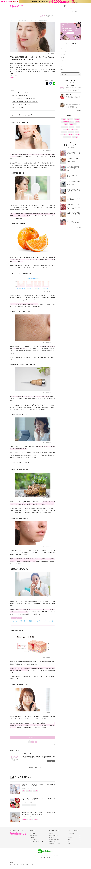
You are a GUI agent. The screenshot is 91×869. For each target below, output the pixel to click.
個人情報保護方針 (41, 855)
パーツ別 (71, 132)
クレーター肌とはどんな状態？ (20, 93)
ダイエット (64, 134)
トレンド (31, 819)
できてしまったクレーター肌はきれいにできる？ (24, 98)
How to (12, 77)
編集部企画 (77, 119)
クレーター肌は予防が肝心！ (19, 107)
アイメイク (62, 54)
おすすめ (24, 805)
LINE (69, 839)
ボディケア (62, 57)
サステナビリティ (29, 864)
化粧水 (77, 132)
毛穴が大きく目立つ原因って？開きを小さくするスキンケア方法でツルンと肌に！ (33, 621)
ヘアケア (62, 60)
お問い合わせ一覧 (20, 864)
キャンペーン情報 (45, 11)
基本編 (77, 121)
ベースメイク (63, 51)
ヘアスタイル (66, 129)
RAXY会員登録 (71, 833)
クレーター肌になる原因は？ (19, 96)
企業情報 (35, 855)
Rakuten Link (70, 841)
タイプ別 (75, 137)
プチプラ (64, 132)
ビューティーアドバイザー (35, 841)
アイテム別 (35, 790)
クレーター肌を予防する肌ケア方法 (21, 104)
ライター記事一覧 (51, 761)
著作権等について (49, 855)
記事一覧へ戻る (33, 767)
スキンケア (15, 75)
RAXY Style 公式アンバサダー (67, 121)
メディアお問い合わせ (53, 835)
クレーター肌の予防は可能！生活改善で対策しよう (25, 101)
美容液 (36, 819)
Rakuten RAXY (16, 6)
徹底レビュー (29, 790)
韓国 (23, 790)
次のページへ (32, 737)
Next (53, 744)
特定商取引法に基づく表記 (54, 843)
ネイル (61, 63)
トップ (17, 11)
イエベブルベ (74, 129)
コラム (61, 66)
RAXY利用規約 (52, 841)
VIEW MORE (78, 110)
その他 (61, 69)
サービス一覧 (12, 864)
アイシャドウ (64, 126)
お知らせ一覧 (52, 833)
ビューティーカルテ (34, 839)
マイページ (32, 837)
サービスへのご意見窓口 (54, 839)
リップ (78, 126)
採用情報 (56, 855)
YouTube (70, 843)
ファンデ (33, 805)
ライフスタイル (67, 137)
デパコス (71, 134)
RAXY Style (31, 11)
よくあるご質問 (74, 11)
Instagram (70, 837)
